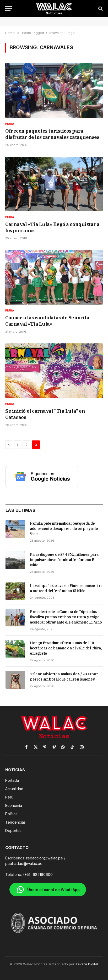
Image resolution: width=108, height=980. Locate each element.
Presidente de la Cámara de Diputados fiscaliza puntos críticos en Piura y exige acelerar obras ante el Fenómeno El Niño (66, 617)
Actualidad (14, 788)
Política (11, 814)
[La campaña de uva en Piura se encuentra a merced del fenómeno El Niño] (15, 591)
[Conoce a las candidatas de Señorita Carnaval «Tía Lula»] (54, 277)
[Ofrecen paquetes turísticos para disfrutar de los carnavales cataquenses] (54, 90)
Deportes (13, 830)
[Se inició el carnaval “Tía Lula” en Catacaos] (54, 370)
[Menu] (8, 8)
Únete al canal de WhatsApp (53, 889)
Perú (9, 797)
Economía (13, 805)
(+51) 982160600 (38, 874)
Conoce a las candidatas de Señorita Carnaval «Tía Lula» (47, 321)
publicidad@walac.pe (23, 863)
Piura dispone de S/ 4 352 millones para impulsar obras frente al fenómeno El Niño (64, 559)
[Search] (100, 8)
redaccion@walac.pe (44, 858)
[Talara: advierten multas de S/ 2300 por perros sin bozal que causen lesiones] (15, 680)
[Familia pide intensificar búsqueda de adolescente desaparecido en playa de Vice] (15, 529)
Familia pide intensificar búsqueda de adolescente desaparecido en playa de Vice (64, 528)
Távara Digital (86, 964)
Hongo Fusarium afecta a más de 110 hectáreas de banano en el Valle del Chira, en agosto (66, 648)
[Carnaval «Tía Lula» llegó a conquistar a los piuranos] (54, 184)
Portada (12, 780)
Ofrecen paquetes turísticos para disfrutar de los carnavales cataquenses (52, 134)
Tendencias (15, 822)
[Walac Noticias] (54, 8)
